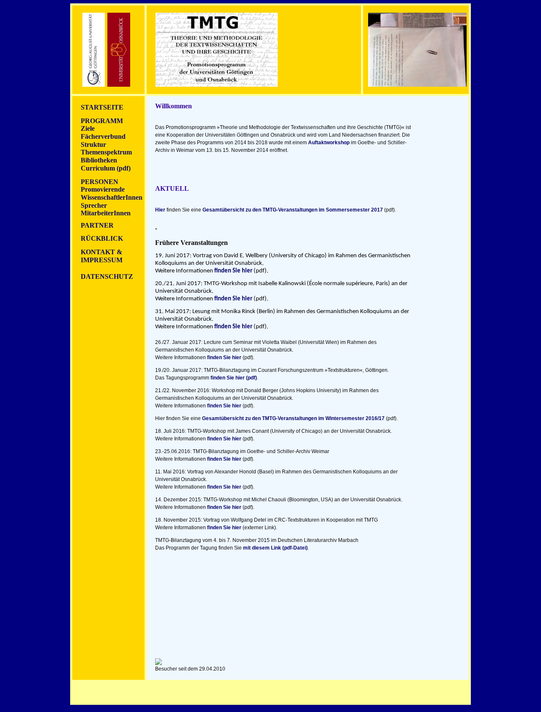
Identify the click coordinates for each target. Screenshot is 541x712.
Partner (97, 225)
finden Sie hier (233, 271)
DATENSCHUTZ (107, 276)
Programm (102, 120)
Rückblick (102, 238)
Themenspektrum (106, 152)
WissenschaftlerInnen (111, 197)
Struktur (93, 144)
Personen (99, 181)
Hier (160, 210)
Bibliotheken (99, 160)
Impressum (102, 260)
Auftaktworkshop (329, 143)
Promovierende (103, 189)
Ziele (88, 128)
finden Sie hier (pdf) (233, 378)
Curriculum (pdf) (106, 168)
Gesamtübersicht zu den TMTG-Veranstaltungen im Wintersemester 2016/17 (293, 418)
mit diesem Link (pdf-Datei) (275, 548)
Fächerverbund (103, 136)
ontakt (98, 252)
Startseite (102, 107)
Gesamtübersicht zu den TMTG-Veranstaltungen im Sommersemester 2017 (292, 210)
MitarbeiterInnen (106, 213)
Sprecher (94, 205)
